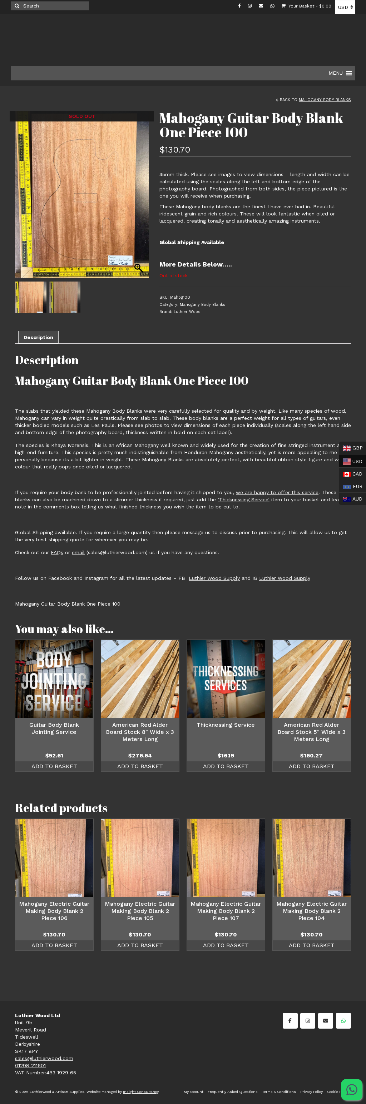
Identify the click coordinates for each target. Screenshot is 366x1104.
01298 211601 (30, 1065)
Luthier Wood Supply (214, 578)
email (78, 552)
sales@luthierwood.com (44, 1058)
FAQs (57, 552)
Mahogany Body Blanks (325, 100)
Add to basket (54, 766)
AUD (350, 498)
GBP (351, 447)
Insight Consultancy (140, 1092)
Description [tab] (38, 337)
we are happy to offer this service (277, 492)
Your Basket (309, 6)
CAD (350, 473)
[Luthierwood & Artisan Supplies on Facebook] (290, 1021)
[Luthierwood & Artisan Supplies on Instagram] (307, 1021)
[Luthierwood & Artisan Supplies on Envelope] (325, 1021)
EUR (350, 485)
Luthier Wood (187, 311)
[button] (139, 198)
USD (350, 460)
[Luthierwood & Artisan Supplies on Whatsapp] (343, 1021)
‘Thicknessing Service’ (243, 499)
